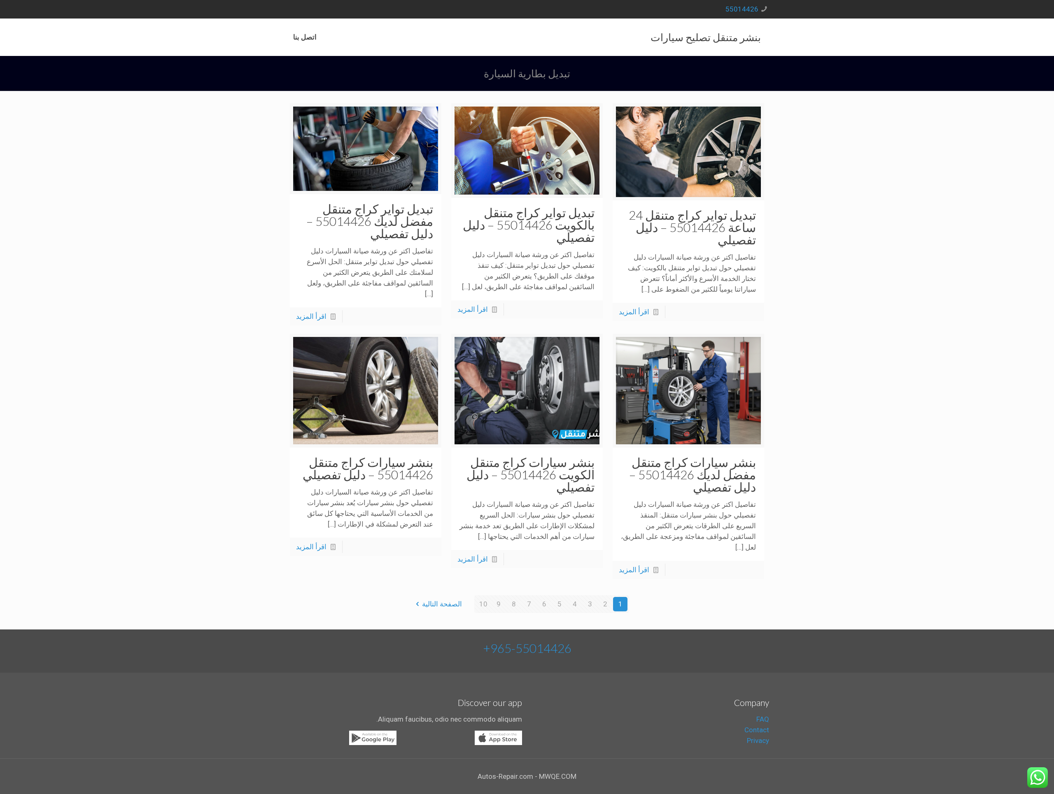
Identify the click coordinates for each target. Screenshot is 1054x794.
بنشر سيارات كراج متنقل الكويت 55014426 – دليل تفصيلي (530, 474)
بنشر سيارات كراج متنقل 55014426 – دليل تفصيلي (368, 468)
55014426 (741, 9)
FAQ (762, 719)
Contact (756, 730)
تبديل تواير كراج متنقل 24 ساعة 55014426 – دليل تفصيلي (692, 227)
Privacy (758, 740)
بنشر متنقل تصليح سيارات (706, 37)
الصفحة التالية (442, 604)
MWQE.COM (557, 776)
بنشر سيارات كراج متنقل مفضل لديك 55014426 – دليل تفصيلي (692, 474)
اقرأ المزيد (634, 312)
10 (483, 604)
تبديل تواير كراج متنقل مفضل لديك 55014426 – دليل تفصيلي (369, 221)
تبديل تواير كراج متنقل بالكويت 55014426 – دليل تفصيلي (529, 224)
